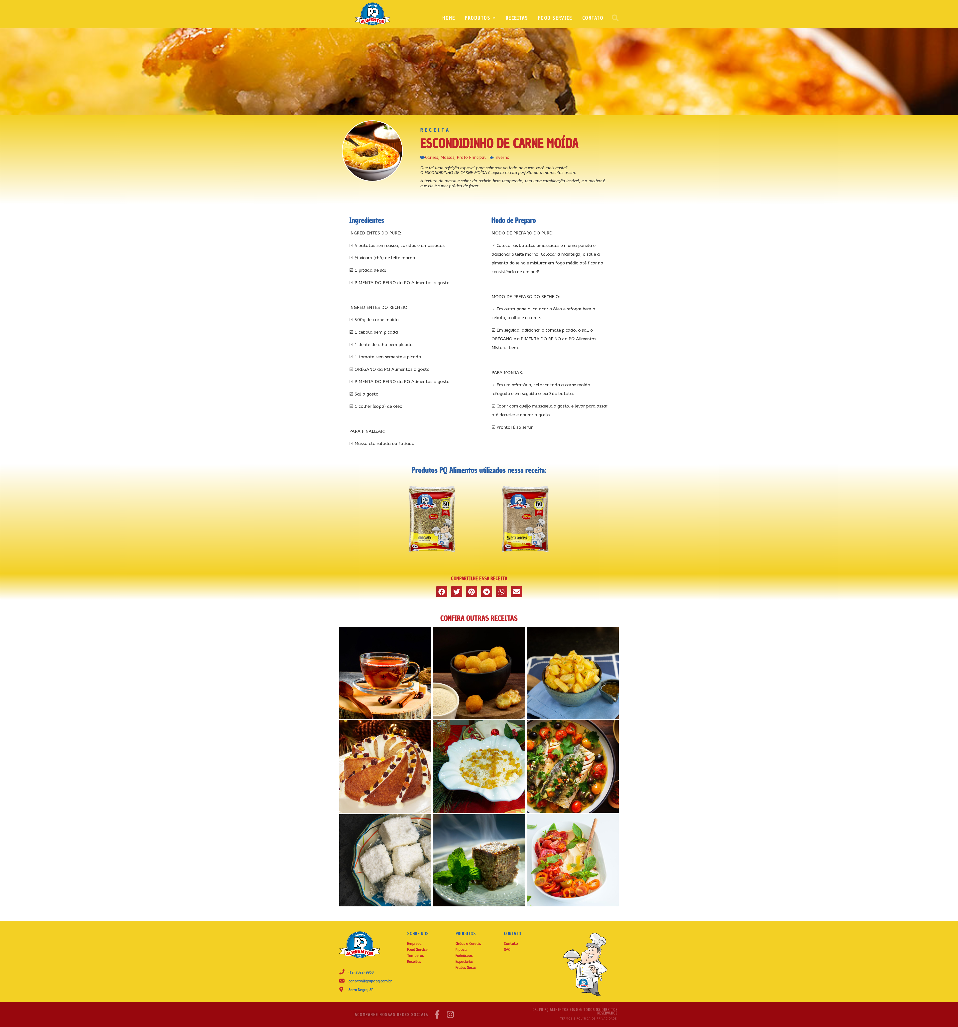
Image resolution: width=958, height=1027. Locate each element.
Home (448, 17)
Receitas (517, 17)
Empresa (414, 944)
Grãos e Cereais (468, 944)
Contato (592, 17)
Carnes (431, 157)
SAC (507, 950)
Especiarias (465, 962)
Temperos (415, 956)
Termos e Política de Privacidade (588, 1018)
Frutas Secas (466, 968)
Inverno (501, 157)
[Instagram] (450, 1014)
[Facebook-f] (437, 1014)
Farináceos (464, 956)
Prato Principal (471, 157)
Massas (447, 157)
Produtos (477, 17)
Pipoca (461, 950)
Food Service (555, 17)
